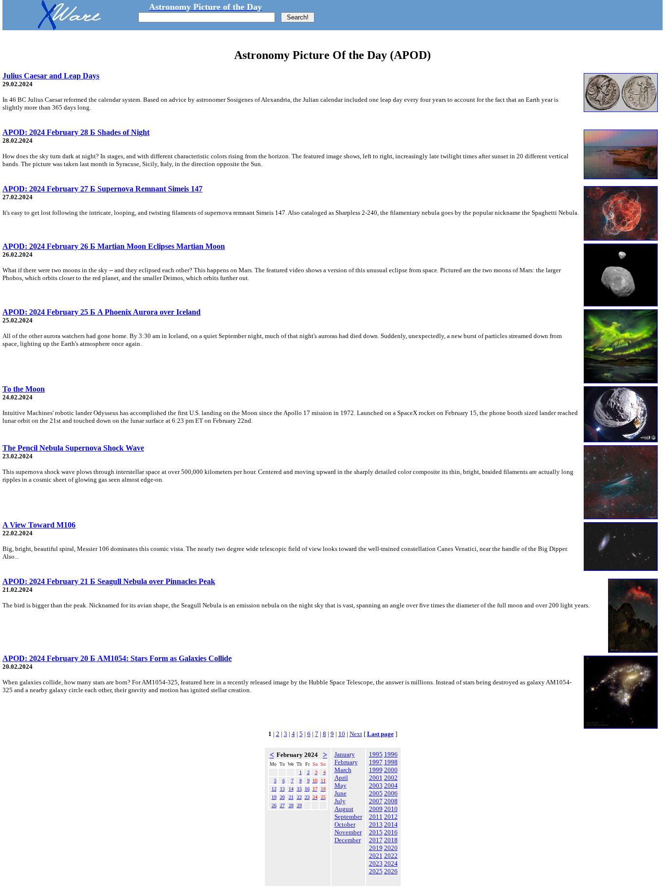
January (344, 754)
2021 (376, 855)
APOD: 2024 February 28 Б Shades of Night (75, 132)
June (340, 793)
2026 (391, 871)
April (341, 777)
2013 (376, 824)
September (348, 816)
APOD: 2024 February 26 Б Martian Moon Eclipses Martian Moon (113, 246)
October (344, 824)
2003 (376, 785)
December (347, 840)
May (340, 785)
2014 (391, 824)
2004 (391, 785)
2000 (391, 770)
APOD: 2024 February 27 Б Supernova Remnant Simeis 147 (102, 189)
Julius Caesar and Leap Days (50, 76)
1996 (391, 754)
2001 (376, 777)
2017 (376, 840)
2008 (391, 801)
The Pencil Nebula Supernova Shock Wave (73, 448)
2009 (376, 808)
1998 (391, 762)
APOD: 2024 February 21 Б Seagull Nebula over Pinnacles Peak (108, 581)
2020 (391, 847)
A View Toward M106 (38, 525)
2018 (391, 840)
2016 (391, 832)
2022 (391, 855)
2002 (391, 777)
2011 (376, 816)
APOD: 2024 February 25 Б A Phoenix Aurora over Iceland (101, 312)
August (343, 808)
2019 (376, 847)
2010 (391, 808)
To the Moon (23, 389)
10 (341, 733)
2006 (391, 793)
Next (356, 733)
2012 (391, 816)
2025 (376, 871)
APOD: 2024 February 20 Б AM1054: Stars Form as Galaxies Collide (117, 658)
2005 (376, 793)
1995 (376, 754)
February (346, 762)
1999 (376, 770)
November (348, 832)
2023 (376, 863)
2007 (376, 801)
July (340, 801)
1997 (376, 762)
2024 (391, 863)
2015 (376, 832)
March (342, 770)
